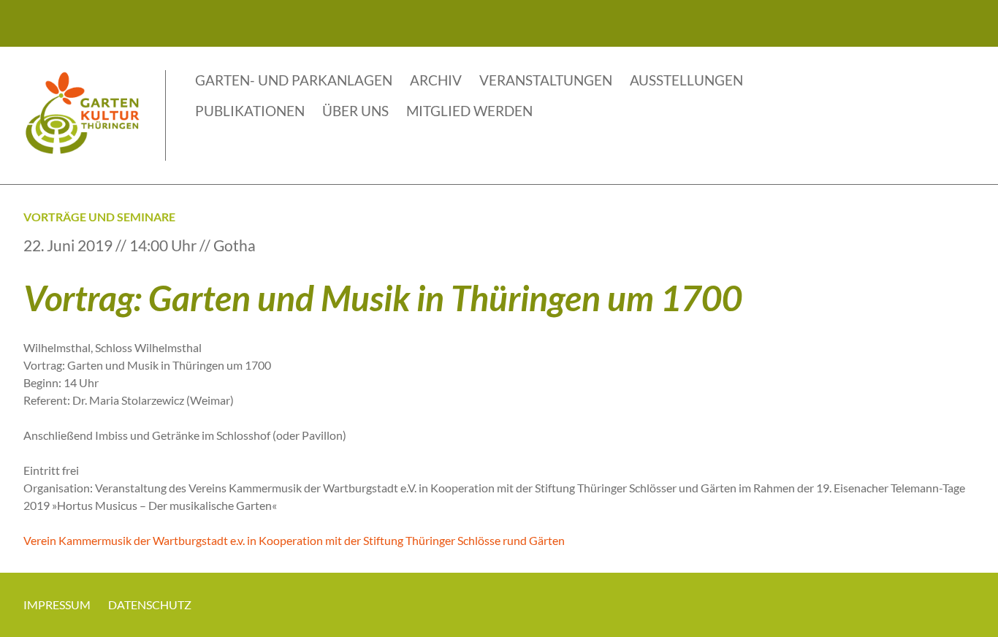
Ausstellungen (686, 80)
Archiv (436, 80)
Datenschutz (149, 604)
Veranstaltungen (545, 80)
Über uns (355, 110)
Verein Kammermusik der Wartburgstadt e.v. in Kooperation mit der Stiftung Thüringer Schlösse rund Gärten (294, 540)
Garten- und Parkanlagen (293, 80)
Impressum (57, 604)
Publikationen (250, 110)
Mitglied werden (469, 110)
